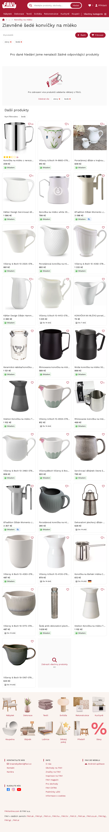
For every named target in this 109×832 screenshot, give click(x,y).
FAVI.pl (39, 816)
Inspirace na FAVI (54, 776)
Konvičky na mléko (23, 20)
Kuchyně (65, 14)
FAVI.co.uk (92, 816)
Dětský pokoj (63, 740)
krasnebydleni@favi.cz (20, 764)
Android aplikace (96, 764)
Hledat (76, 5)
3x (17, 157)
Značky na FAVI (53, 772)
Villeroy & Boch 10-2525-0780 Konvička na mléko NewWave (33, 264)
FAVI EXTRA (51, 788)
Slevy (99, 739)
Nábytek (7, 14)
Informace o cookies (55, 796)
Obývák (27, 739)
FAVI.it (73, 816)
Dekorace (19, 14)
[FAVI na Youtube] (19, 789)
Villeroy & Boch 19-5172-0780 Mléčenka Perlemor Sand (31, 626)
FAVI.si (16, 820)
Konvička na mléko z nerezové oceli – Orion (25, 160)
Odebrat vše (43, 99)
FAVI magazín (52, 780)
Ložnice (45, 739)
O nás (48, 764)
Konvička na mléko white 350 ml (55, 212)
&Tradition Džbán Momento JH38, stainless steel (27, 522)
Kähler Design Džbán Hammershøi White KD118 (27, 315)
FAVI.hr (65, 816)
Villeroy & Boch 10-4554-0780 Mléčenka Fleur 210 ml (66, 419)
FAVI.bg (102, 816)
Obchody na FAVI (54, 768)
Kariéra (10, 772)
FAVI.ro (47, 816)
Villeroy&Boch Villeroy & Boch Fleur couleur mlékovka (66, 470)
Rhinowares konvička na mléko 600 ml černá (61, 367)
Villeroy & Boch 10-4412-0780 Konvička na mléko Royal (66, 315)
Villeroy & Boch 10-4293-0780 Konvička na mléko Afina (31, 574)
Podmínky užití (53, 792)
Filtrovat (99, 35)
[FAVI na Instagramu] (13, 789)
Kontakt (10, 768)
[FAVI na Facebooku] (8, 789)
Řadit (83, 35)
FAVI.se (82, 816)
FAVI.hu (56, 816)
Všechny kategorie (93, 14)
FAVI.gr (8, 820)
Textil (29, 14)
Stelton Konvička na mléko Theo (19, 419)
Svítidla (38, 14)
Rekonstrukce (51, 14)
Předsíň (81, 739)
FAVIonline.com (12, 811)
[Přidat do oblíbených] (67, 176)
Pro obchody (52, 784)
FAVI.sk (30, 816)
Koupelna (76, 14)
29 (32, 124)
